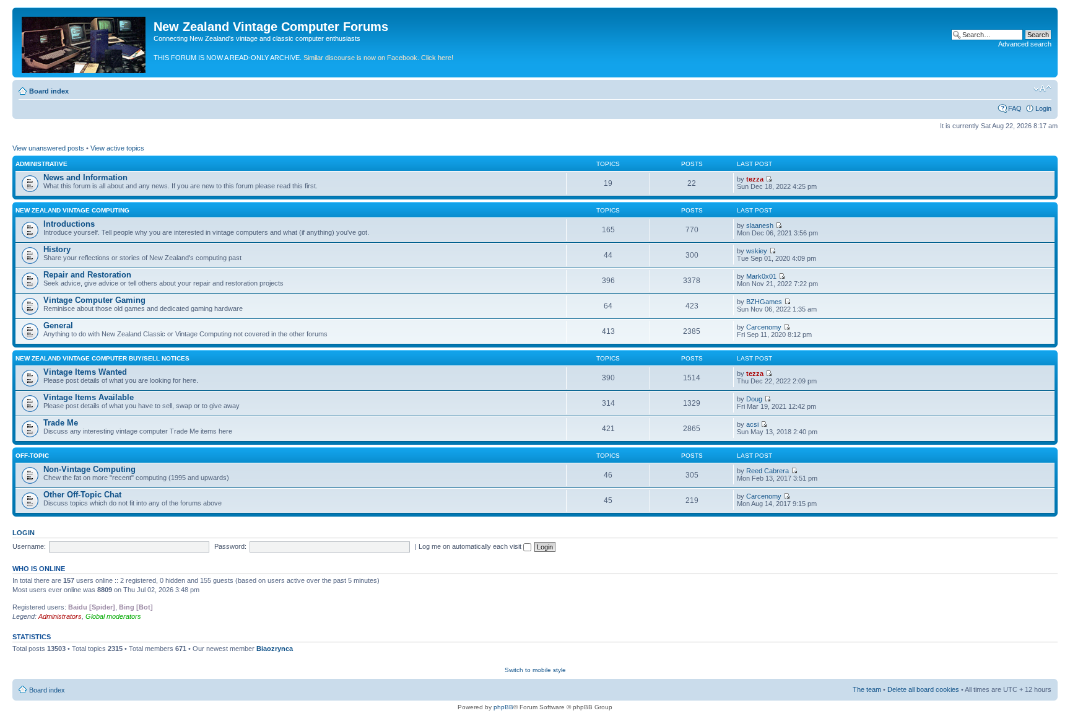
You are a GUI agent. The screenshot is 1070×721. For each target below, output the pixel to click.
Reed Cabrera (767, 470)
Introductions (69, 224)
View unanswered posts (48, 148)
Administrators (60, 616)
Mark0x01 (761, 276)
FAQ (1015, 108)
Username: (29, 546)
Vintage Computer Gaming (94, 300)
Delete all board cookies (923, 689)
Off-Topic (32, 455)
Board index (49, 91)
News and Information (85, 177)
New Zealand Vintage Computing (72, 210)
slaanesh (759, 225)
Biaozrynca (274, 648)
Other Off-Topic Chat (82, 494)
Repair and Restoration (87, 274)
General (58, 325)
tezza (754, 179)
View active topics (117, 148)
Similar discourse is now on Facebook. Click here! (378, 57)
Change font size (1042, 88)
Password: (230, 546)
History (57, 249)
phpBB (503, 707)
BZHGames (764, 301)
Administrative (41, 163)
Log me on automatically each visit (471, 546)
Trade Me (60, 422)
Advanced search (1024, 44)
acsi (752, 424)
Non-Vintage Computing (89, 469)
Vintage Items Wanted (85, 372)
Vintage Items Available (88, 397)
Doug (754, 399)
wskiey (756, 251)
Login (1043, 108)
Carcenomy (763, 327)
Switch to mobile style (535, 669)
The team (867, 689)
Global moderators (113, 616)
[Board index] (84, 42)
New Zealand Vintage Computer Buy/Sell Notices (102, 358)
